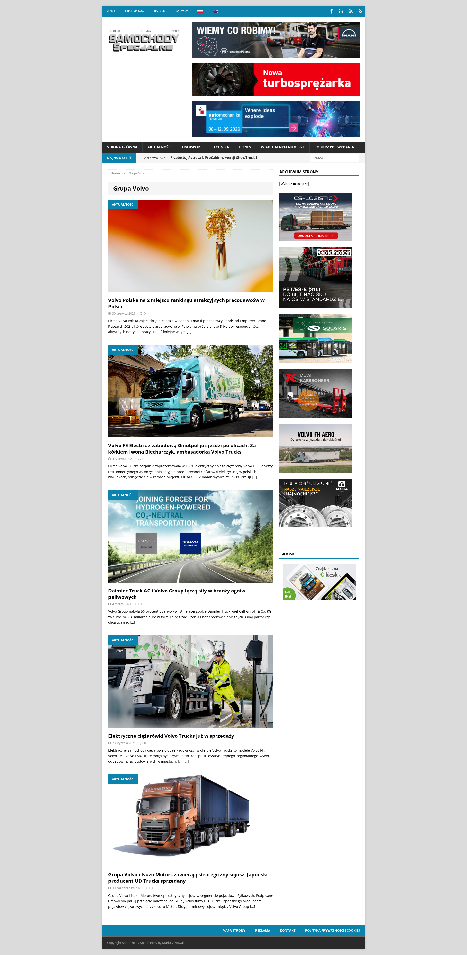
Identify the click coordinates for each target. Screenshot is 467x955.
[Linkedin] (341, 11)
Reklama (159, 11)
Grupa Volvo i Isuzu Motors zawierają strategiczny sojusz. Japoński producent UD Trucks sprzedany (188, 877)
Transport (192, 147)
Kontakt (181, 11)
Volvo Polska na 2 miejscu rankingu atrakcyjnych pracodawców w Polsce (186, 303)
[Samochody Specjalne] (143, 40)
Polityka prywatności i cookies (332, 930)
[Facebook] (331, 11)
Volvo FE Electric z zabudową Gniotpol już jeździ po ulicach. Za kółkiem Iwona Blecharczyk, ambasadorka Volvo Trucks (182, 448)
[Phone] (350, 11)
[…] (189, 331)
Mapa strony (234, 930)
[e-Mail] (360, 11)
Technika (220, 147)
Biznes (245, 147)
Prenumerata (134, 11)
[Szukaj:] (334, 157)
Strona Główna (122, 147)
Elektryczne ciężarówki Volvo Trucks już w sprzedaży (171, 736)
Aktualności (159, 147)
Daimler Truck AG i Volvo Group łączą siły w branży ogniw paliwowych (176, 593)
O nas (111, 11)
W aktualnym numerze (283, 147)
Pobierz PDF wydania (334, 147)
